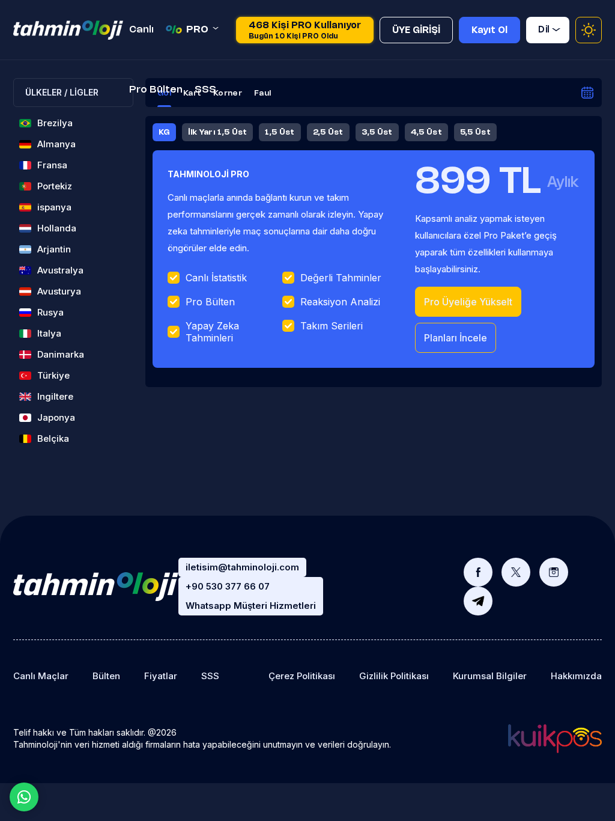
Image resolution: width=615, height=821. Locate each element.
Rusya (50, 312)
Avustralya (60, 270)
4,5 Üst (426, 132)
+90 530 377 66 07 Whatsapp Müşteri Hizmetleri (251, 596)
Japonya (56, 417)
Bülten (106, 676)
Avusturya (59, 291)
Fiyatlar (160, 676)
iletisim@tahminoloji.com (242, 567)
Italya (49, 333)
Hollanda (56, 228)
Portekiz (54, 186)
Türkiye (53, 375)
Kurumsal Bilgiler (490, 676)
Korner (227, 93)
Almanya (56, 144)
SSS (205, 89)
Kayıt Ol (489, 30)
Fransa (52, 165)
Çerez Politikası (301, 676)
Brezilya (55, 123)
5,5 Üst (475, 132)
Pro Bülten (156, 89)
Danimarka (60, 354)
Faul (262, 93)
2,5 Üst (328, 132)
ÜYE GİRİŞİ (416, 30)
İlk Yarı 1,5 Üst (217, 132)
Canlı (141, 29)
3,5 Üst (377, 132)
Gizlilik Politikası (394, 676)
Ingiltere (55, 396)
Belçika (53, 438)
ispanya (54, 207)
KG (164, 132)
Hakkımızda (576, 676)
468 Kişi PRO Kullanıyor (305, 31)
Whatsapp (24, 797)
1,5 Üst (279, 132)
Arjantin (54, 249)
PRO (197, 29)
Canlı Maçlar (40, 676)
